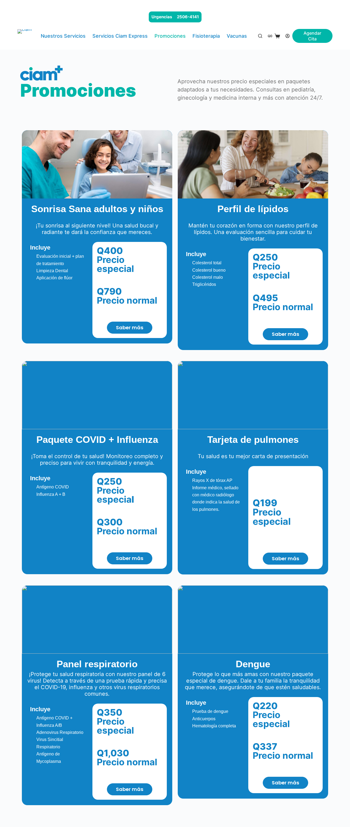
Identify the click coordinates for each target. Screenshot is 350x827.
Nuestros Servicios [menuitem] (63, 36)
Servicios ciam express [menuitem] (120, 36)
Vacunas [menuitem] (237, 36)
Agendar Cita (312, 36)
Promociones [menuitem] (170, 36)
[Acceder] (287, 36)
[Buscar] (260, 36)
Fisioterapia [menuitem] (206, 36)
